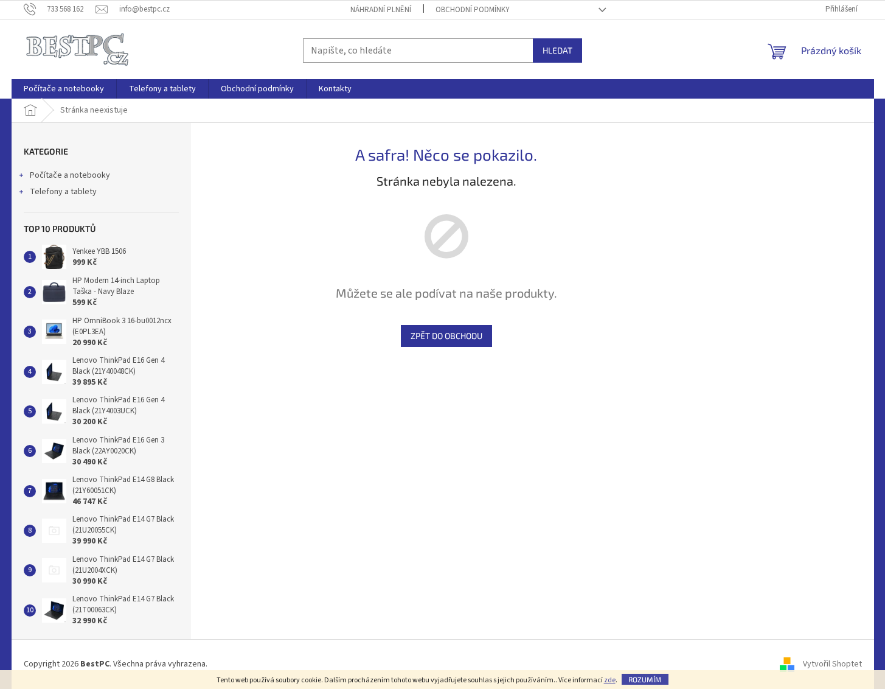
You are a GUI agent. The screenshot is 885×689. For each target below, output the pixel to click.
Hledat (557, 50)
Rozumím (645, 679)
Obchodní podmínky (473, 9)
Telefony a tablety (63, 192)
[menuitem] (64, 89)
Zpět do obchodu (446, 336)
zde (610, 680)
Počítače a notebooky (70, 175)
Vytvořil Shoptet (832, 664)
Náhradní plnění (380, 9)
